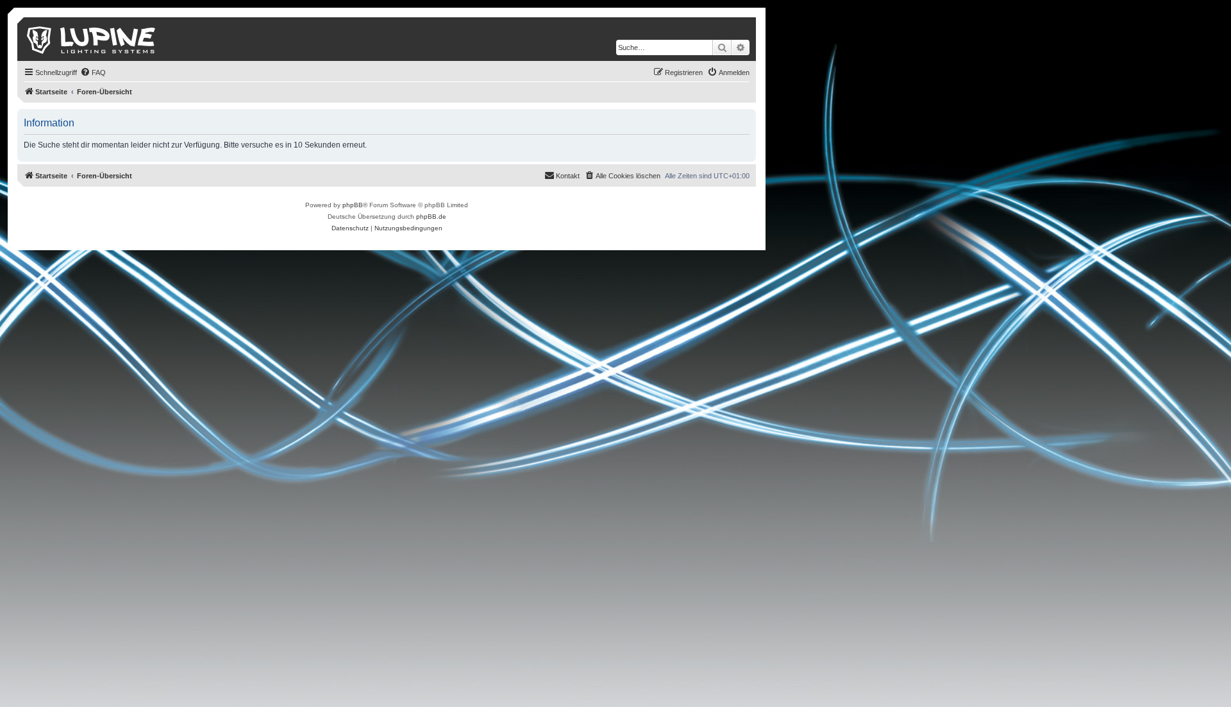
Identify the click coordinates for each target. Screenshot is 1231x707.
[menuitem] (93, 72)
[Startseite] (92, 39)
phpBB (352, 205)
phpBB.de (431, 216)
